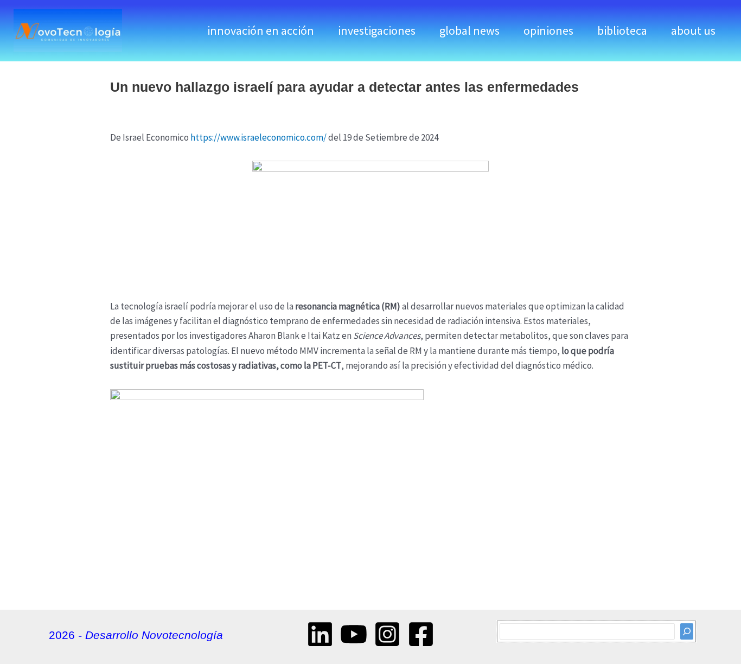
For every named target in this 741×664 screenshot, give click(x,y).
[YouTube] (353, 634)
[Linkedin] (320, 634)
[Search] (686, 631)
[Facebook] (421, 634)
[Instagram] (387, 634)
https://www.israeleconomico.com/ (258, 137)
